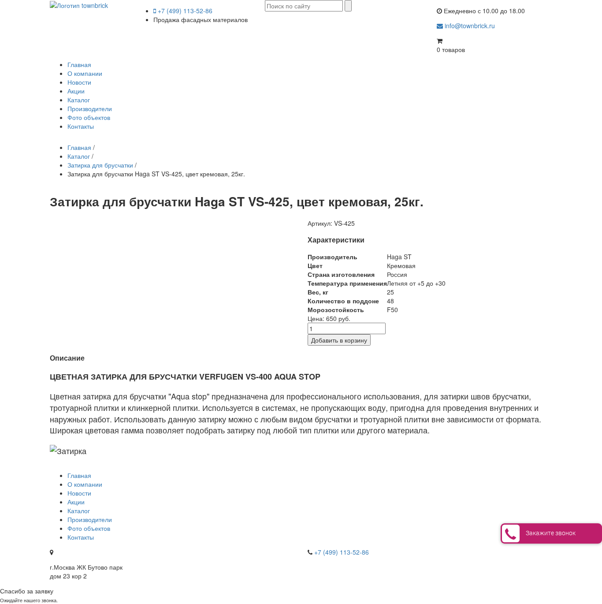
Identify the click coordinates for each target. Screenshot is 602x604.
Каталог (78, 99)
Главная (79, 64)
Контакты (80, 126)
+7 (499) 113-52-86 (184, 10)
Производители (89, 108)
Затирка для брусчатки (100, 164)
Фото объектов (88, 117)
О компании (84, 73)
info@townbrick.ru (469, 25)
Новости (79, 82)
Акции (76, 90)
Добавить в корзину (339, 340)
